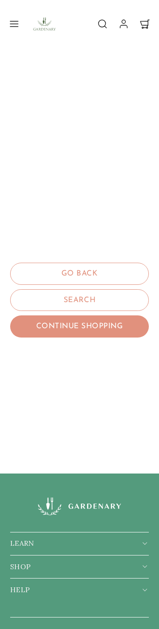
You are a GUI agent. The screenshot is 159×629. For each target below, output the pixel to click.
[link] (123, 24)
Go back (79, 273)
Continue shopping (79, 326)
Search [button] (79, 300)
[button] (14, 24)
